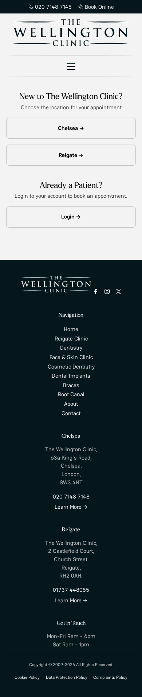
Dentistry (71, 347)
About (71, 403)
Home (71, 329)
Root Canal (71, 394)
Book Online (99, 6)
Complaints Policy (110, 677)
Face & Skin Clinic (71, 357)
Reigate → (71, 154)
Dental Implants (71, 375)
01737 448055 (71, 589)
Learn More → (71, 506)
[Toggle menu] (71, 66)
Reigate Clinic (71, 338)
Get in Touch (71, 623)
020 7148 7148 (53, 6)
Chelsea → (71, 128)
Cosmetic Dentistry (71, 366)
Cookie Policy (27, 677)
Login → (71, 216)
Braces (71, 385)
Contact (71, 413)
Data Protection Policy (66, 677)
